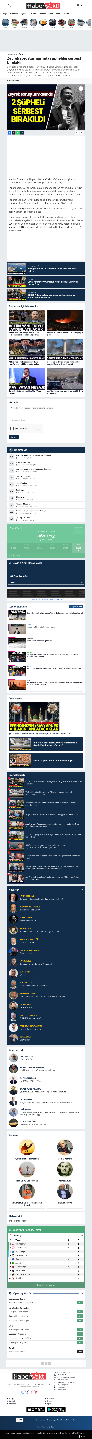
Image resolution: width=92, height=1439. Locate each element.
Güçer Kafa (25, 972)
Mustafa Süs (25, 961)
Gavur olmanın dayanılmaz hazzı (34, 1124)
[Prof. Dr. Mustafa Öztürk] (13, 1027)
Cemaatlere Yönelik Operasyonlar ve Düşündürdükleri (43, 996)
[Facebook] (23, 1392)
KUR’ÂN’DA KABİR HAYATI (31, 1081)
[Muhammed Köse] (13, 995)
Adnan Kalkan (26, 983)
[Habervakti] (43, 5)
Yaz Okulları (25, 1040)
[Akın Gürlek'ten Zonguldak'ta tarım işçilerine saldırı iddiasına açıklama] (27, 320)
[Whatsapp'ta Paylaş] (18, 133)
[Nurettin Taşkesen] (13, 1016)
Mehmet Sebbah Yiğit (29, 939)
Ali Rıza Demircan (28, 1078)
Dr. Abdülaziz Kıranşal (30, 1089)
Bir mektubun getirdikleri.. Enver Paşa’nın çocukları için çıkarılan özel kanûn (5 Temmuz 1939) (49, 1113)
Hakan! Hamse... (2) (28, 921)
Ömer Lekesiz (26, 1100)
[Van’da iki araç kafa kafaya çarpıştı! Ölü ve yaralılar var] (65, 378)
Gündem (14, 14)
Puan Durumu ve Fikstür (66, 1382)
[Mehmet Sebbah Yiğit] (13, 941)
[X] (27, 1392)
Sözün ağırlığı (26, 1059)
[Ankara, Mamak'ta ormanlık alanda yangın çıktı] (65, 320)
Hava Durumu (62, 1375)
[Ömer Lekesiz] (13, 1101)
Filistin (66, 14)
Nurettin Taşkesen (28, 1015)
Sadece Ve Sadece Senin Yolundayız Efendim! (40, 931)
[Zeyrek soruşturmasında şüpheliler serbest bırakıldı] (46, 107)
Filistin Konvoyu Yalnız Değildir (33, 986)
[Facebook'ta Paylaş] (9, 133)
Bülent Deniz (26, 918)
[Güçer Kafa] (13, 973)
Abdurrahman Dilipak (30, 907)
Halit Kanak (25, 1109)
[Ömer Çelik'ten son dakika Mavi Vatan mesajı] (27, 378)
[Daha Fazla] (22, 133)
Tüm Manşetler (62, 1385)
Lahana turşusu (26, 1007)
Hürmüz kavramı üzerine (30, 1029)
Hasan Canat (26, 1004)
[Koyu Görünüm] (82, 5)
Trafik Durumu (62, 1380)
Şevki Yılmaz (25, 928)
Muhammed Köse (27, 993)
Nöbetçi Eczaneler (64, 1372)
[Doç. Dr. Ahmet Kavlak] (13, 951)
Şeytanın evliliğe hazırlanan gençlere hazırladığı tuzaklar (44, 1092)
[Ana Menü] (78, 5)
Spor (51, 14)
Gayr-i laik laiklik (27, 953)
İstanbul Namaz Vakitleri (66, 1377)
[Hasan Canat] (13, 1006)
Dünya (33, 14)
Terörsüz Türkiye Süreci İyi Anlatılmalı (36, 964)
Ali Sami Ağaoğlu (28, 1121)
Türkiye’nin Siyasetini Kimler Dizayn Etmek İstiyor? (41, 899)
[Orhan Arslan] (13, 1058)
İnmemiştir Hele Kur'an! (30, 910)
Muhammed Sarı (27, 896)
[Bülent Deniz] (13, 919)
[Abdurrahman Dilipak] (13, 908)
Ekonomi (42, 14)
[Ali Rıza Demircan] (13, 1079)
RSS (20, 1420)
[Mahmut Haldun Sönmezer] (13, 1068)
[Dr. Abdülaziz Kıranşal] (13, 1090)
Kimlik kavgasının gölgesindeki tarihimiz (37, 1070)
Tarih (58, 14)
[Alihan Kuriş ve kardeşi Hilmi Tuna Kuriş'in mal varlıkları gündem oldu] (27, 349)
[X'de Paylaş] (13, 133)
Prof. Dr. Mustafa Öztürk (31, 1026)
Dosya (4, 14)
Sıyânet (23, 975)
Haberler (11, 54)
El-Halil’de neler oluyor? (30, 1018)
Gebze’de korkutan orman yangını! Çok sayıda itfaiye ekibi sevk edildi (63, 363)
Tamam (83, 1436)
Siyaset (24, 14)
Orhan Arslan (26, 1056)
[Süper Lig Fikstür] (82, 1293)
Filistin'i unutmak (27, 942)
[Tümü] (82, 889)
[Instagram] (31, 1392)
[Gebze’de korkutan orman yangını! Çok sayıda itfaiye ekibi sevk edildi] (65, 349)
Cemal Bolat (25, 1037)
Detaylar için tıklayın (46, 1285)
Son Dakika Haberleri (65, 1387)
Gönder (14, 437)
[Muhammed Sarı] (13, 897)
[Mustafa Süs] (13, 962)
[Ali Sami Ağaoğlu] (13, 1123)
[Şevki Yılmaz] (13, 930)
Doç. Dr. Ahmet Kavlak (30, 950)
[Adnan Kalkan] (13, 984)
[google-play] (56, 1409)
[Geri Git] (9, 5)
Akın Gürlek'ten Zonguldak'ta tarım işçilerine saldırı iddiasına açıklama (24, 334)
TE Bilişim (52, 1427)
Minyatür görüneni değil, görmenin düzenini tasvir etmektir (46, 1103)
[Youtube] (35, 1392)
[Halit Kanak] (13, 1112)
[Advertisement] (49, 152)
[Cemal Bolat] (13, 1038)
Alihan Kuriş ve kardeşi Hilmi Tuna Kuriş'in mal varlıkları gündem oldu (24, 363)
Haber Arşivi (61, 1390)
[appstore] (36, 1409)
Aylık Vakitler (15, 555)
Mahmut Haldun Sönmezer (32, 1067)
